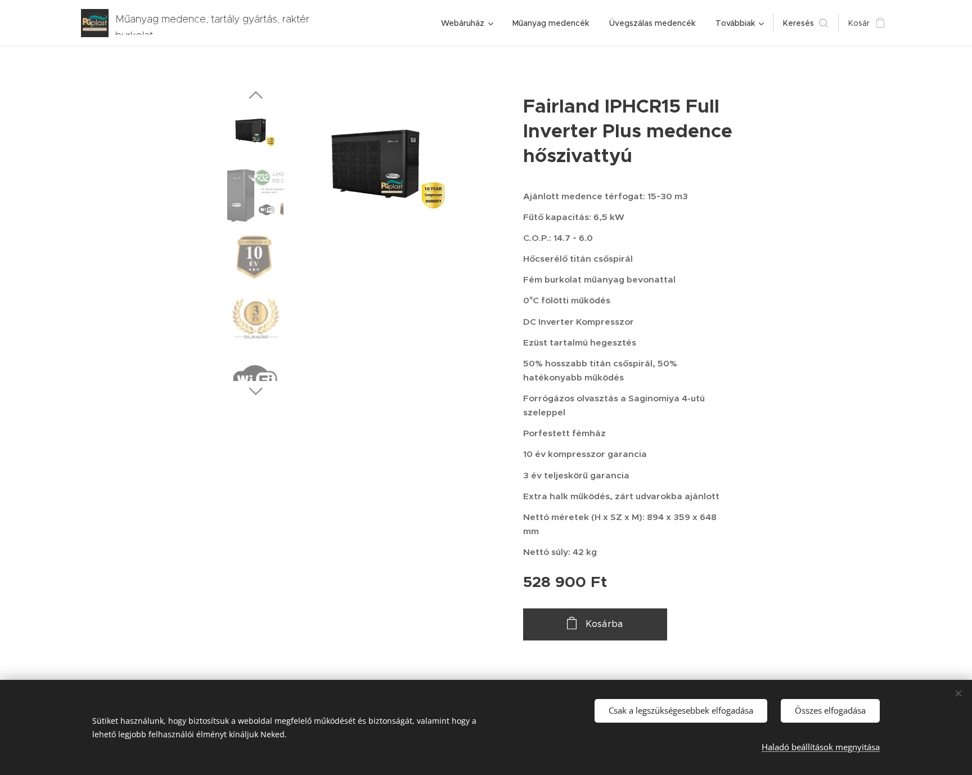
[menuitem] (466, 23)
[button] (805, 23)
